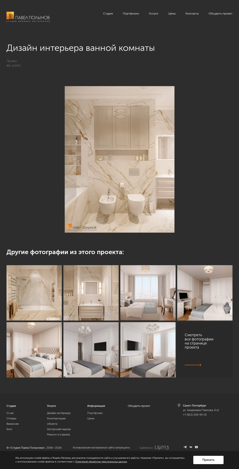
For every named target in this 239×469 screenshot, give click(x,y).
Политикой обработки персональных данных (101, 461)
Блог (10, 429)
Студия (108, 13)
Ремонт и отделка (58, 434)
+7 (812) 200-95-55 (195, 414)
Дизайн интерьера (59, 413)
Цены (172, 13)
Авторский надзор (59, 429)
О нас (10, 413)
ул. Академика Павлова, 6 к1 (201, 410)
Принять (208, 460)
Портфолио (131, 13)
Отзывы (11, 418)
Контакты (192, 13)
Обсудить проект (220, 13)
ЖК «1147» (14, 66)
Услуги (153, 13)
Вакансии (13, 423)
